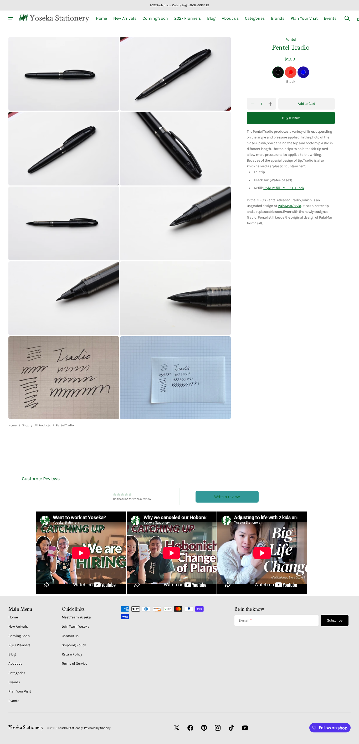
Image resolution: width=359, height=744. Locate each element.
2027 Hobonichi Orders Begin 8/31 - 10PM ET (179, 5)
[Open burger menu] (11, 18)
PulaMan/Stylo (289, 206)
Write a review (227, 496)
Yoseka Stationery (70, 728)
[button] (347, 18)
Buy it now (291, 118)
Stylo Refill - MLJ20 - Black (283, 187)
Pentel (290, 39)
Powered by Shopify (97, 728)
